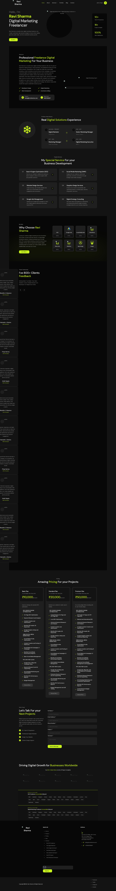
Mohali (54, 799)
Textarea (50, 735)
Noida (64, 812)
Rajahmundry (31, 802)
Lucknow (81, 812)
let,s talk (100, 2)
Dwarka (72, 799)
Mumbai (59, 812)
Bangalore (40, 812)
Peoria (82, 799)
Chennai (45, 812)
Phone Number (52, 723)
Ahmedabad (75, 812)
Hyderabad (34, 812)
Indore (58, 799)
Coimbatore (69, 812)
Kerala (55, 812)
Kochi (62, 799)
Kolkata (50, 812)
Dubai (30, 799)
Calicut (38, 799)
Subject (50, 729)
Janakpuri (77, 799)
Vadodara (37, 802)
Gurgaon (49, 799)
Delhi (29, 812)
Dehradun (67, 799)
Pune (86, 812)
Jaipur (34, 799)
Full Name (50, 711)
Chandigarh (43, 799)
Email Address (52, 717)
